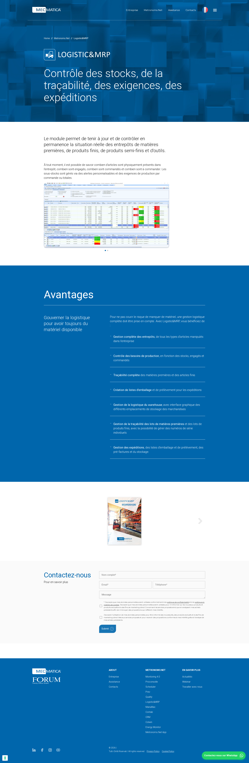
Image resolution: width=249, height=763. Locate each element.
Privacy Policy (153, 751)
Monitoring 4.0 (153, 676)
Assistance (174, 10)
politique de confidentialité (178, 602)
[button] (224, 755)
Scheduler (151, 686)
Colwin (149, 722)
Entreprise (132, 10)
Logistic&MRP (153, 702)
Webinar (186, 681)
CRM (148, 717)
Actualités (187, 676)
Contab (149, 712)
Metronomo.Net (153, 10)
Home (47, 38)
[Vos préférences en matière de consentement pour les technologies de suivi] (5, 758)
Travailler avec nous (192, 686)
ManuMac (150, 707)
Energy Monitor (153, 727)
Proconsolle (152, 681)
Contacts (191, 10)
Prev (148, 691)
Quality (149, 697)
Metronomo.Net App (156, 732)
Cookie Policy (168, 751)
